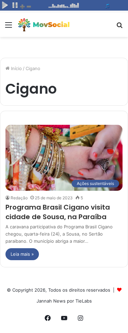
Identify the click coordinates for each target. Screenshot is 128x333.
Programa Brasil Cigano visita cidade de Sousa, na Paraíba (57, 212)
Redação (19, 197)
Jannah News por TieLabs (64, 301)
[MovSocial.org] (44, 24)
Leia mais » (22, 254)
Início (16, 68)
